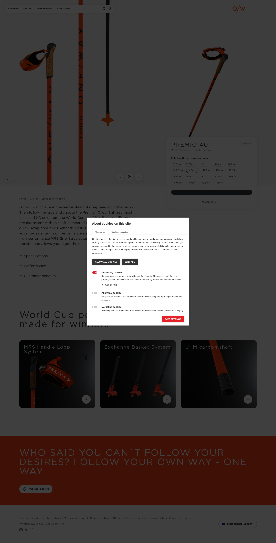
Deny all (129, 262)
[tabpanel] (138, 281)
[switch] (93, 272)
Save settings (173, 319)
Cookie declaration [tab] (120, 232)
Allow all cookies (106, 262)
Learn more (97, 253)
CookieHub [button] (111, 285)
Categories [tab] (100, 232)
